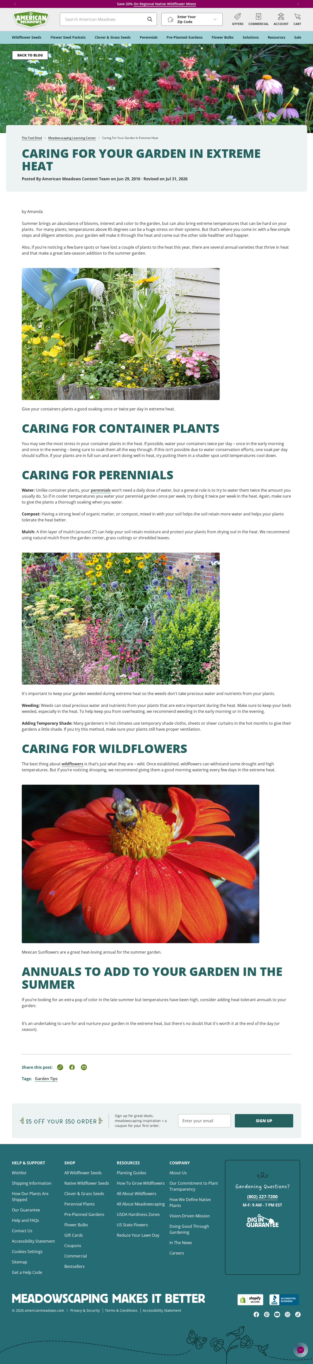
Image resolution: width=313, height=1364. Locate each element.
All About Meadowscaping (141, 1204)
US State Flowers (132, 1225)
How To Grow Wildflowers (141, 1183)
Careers (176, 1253)
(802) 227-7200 (262, 1197)
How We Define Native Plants (190, 1202)
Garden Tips (46, 1078)
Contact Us (22, 1230)
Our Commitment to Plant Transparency (193, 1186)
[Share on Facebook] (72, 1067)
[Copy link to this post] (60, 1067)
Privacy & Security (85, 1310)
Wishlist (19, 1173)
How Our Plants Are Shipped (30, 1196)
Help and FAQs (25, 1220)
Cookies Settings (27, 1251)
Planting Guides (131, 1173)
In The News (180, 1242)
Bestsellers (74, 1266)
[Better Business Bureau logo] (285, 1299)
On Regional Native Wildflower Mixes (165, 3)
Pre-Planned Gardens (84, 1214)
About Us (178, 1173)
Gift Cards (73, 1235)
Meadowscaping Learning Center (72, 138)
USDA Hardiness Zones (138, 1214)
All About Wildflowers (136, 1193)
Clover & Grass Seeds (84, 1193)
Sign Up (264, 1120)
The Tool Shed (32, 138)
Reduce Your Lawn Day (138, 1235)
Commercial (75, 1256)
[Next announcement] (298, 4)
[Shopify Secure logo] (250, 1299)
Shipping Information (31, 1183)
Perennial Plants (79, 1204)
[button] (297, 19)
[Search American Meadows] (149, 19)
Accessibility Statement (33, 1241)
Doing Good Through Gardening (189, 1229)
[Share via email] (84, 1067)
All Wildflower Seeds (83, 1173)
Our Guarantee (26, 1210)
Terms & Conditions (121, 1310)
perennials (101, 490)
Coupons (72, 1245)
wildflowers (72, 764)
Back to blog (30, 55)
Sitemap (19, 1262)
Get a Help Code (27, 1272)
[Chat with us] (300, 1349)
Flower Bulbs (76, 1225)
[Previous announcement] (15, 4)
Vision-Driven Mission (189, 1216)
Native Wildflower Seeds (86, 1183)
